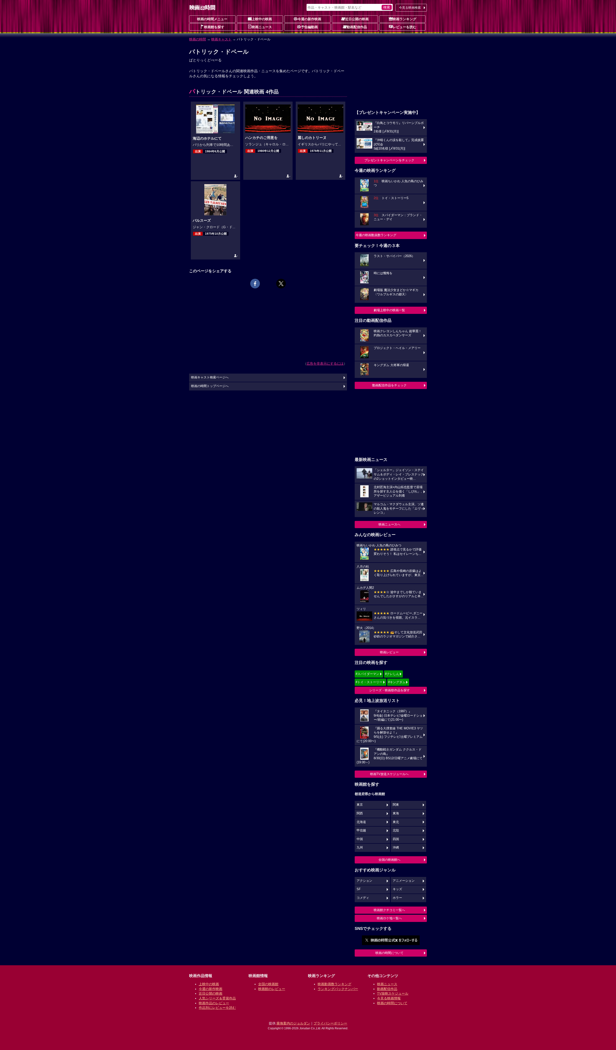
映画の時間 (197, 39)
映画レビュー (389, 652)
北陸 (396, 830)
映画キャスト (221, 39)
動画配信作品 (357, 27)
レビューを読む (404, 27)
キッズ (397, 889)
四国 (396, 839)
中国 (360, 839)
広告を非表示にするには (325, 363)
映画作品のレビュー (214, 1003)
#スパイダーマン (367, 674)
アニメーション (404, 880)
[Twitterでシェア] (281, 283)
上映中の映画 (262, 19)
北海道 (361, 822)
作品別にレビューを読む (217, 1008)
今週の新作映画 (309, 19)
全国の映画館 (268, 984)
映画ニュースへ (389, 524)
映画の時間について (389, 953)
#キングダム (396, 682)
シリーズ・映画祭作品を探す (389, 690)
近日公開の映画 (357, 19)
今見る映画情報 (389, 998)
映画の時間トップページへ (210, 386)
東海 (396, 813)
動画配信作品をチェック (389, 385)
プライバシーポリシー (330, 1023)
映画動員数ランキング (334, 984)
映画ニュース (262, 27)
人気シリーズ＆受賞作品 (217, 998)
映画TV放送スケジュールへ (389, 774)
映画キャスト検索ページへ (210, 377)
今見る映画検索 (410, 7)
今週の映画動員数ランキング (376, 235)
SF (359, 889)
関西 (360, 813)
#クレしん (392, 674)
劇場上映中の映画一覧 (389, 310)
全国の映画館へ (389, 860)
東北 (396, 822)
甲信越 (361, 830)
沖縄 (396, 847)
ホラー (397, 898)
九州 (360, 847)
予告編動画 (309, 27)
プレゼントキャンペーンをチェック (389, 160)
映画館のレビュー (271, 989)
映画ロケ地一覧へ (389, 918)
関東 (396, 804)
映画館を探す (214, 27)
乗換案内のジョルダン (293, 1023)
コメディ (363, 898)
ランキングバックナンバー (338, 989)
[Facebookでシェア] (255, 283)
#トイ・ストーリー (369, 682)
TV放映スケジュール (392, 993)
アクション (364, 880)
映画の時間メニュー (212, 19)
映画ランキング (404, 19)
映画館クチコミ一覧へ (389, 910)
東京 (360, 804)
